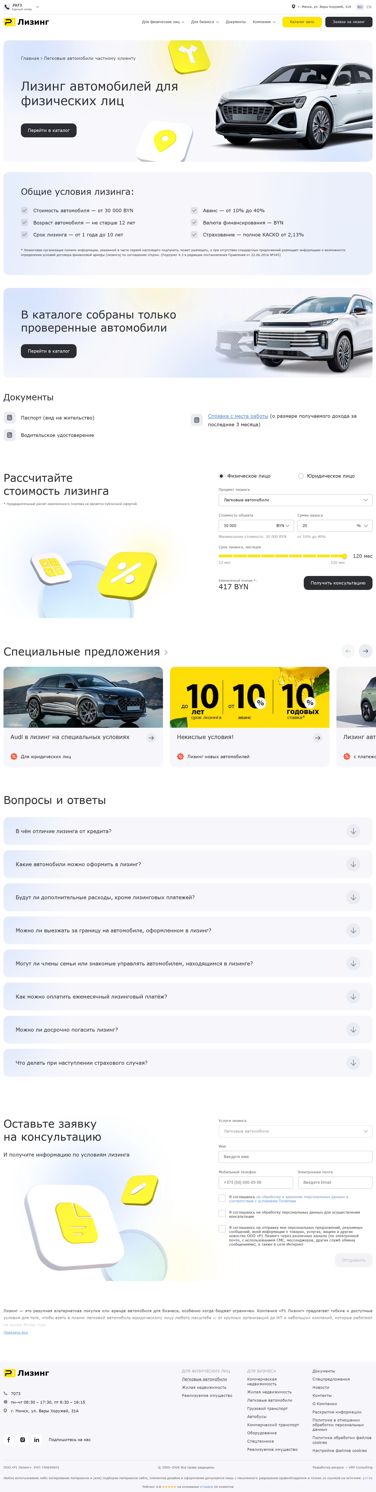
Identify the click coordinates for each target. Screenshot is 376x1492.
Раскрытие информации (337, 1412)
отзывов (206, 1487)
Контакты (322, 1395)
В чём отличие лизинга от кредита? (63, 831)
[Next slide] (366, 651)
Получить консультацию (338, 582)
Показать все (16, 1332)
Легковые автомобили (269, 1400)
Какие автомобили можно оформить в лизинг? (78, 864)
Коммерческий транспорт (273, 1425)
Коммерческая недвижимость (262, 1381)
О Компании (324, 1403)
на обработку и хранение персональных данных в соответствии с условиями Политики (288, 1199)
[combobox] (295, 500)
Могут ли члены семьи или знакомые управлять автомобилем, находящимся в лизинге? (134, 963)
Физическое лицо (248, 476)
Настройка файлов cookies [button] (339, 1450)
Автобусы (257, 1416)
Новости (320, 1387)
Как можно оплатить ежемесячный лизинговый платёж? (91, 996)
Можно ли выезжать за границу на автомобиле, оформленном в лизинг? (113, 930)
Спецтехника (260, 1441)
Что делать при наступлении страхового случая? (82, 1062)
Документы (236, 22)
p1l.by (368, 1478)
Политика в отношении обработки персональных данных (338, 1425)
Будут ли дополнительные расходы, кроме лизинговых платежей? (105, 897)
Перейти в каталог (49, 351)
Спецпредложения (331, 1379)
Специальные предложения (81, 651)
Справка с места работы (238, 416)
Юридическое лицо (331, 476)
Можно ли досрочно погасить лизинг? (67, 1029)
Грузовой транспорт (267, 1408)
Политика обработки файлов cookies (342, 1440)
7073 (15, 1393)
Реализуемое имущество (207, 1395)
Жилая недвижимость (204, 1387)
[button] (22, 7)
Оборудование (262, 1433)
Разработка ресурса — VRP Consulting (343, 1467)
